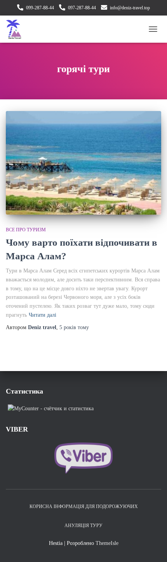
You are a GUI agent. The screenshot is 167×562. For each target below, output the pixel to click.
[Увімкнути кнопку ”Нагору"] (152, 546)
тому (74, 327)
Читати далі (42, 315)
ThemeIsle (107, 543)
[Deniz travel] (16, 29)
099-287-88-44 (40, 7)
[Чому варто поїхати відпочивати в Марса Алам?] (83, 163)
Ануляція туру (83, 525)
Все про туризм (26, 229)
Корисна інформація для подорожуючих (84, 506)
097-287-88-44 (82, 7)
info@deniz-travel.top (130, 7)
